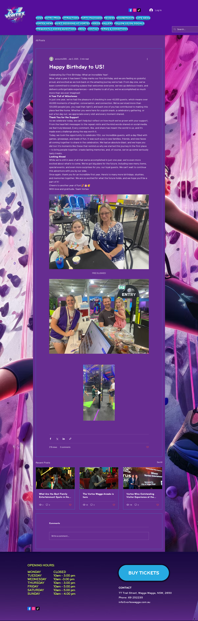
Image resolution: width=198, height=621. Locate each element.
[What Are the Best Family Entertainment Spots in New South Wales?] (55, 478)
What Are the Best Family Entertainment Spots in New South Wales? (55, 495)
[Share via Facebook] (50, 438)
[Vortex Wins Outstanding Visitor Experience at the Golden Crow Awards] (142, 478)
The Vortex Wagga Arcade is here (98, 495)
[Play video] (99, 393)
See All (159, 462)
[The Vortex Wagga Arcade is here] (99, 478)
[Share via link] (70, 438)
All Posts (40, 40)
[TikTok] (139, 10)
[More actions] (147, 58)
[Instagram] (134, 10)
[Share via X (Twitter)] (57, 438)
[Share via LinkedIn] (63, 438)
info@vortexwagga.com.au (134, 602)
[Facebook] (130, 10)
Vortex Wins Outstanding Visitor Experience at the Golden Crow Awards (140, 495)
